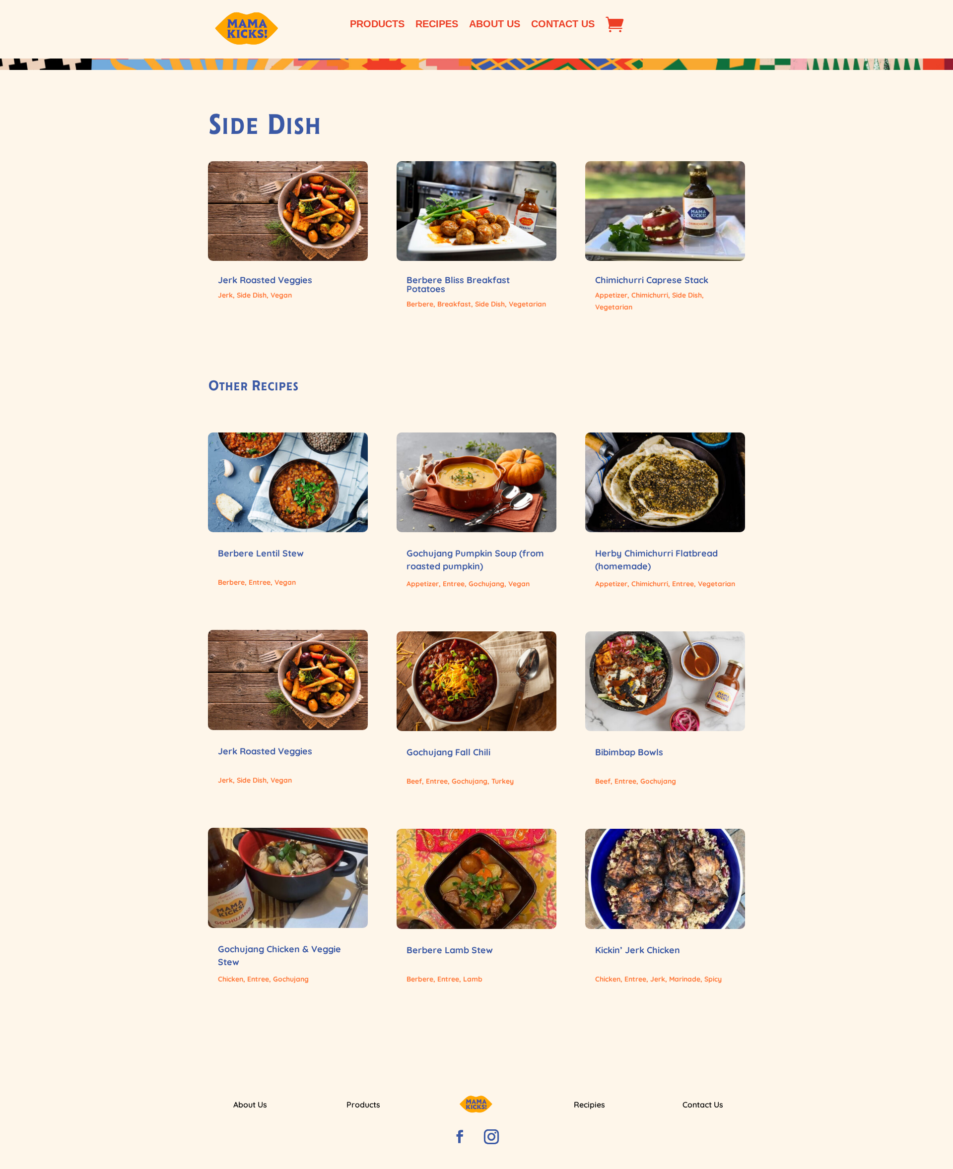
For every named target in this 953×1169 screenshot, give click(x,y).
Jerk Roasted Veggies (265, 280)
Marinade (684, 979)
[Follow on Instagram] (491, 1137)
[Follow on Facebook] (460, 1137)
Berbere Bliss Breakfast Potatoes (458, 284)
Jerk (225, 295)
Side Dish (252, 295)
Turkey (502, 781)
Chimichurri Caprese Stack (651, 280)
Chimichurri (649, 295)
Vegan (281, 295)
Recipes (436, 24)
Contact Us (563, 24)
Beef (414, 781)
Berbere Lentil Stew (261, 553)
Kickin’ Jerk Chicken (637, 950)
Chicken (230, 979)
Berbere (420, 304)
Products (377, 24)
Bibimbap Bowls (629, 752)
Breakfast (454, 304)
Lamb (472, 979)
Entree (260, 582)
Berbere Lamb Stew (450, 950)
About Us (494, 24)
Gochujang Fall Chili (448, 752)
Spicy (713, 979)
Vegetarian (527, 304)
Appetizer (611, 295)
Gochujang (291, 979)
